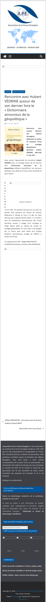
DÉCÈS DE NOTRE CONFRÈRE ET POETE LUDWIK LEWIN (22, 566)
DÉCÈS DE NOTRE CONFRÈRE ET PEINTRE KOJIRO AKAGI (22, 571)
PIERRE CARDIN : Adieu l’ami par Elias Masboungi (20, 575)
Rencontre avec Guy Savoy (30, 428)
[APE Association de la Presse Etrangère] (4, 56)
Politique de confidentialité (12, 480)
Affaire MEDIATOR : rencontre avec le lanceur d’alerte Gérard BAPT (23, 421)
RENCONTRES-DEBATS (18, 91)
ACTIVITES (7, 91)
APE (17, 123)
